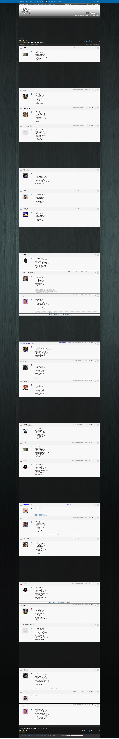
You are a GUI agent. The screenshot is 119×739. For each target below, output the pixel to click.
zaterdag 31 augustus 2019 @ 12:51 (79, 442)
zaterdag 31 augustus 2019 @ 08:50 (79, 253)
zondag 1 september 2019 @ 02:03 (80, 704)
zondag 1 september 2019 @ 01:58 (80, 691)
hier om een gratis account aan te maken (47, 4)
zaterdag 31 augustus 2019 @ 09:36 (79, 271)
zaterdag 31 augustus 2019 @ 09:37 (79, 294)
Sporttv (24, 47)
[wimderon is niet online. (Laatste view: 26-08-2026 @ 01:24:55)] (21, 518)
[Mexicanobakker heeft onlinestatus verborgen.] (21, 272)
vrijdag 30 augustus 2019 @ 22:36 (80, 125)
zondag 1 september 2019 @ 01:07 (80, 668)
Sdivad (24, 254)
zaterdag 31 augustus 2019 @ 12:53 (79, 460)
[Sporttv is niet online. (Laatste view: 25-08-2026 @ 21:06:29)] (21, 48)
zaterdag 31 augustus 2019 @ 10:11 (80, 360)
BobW (24, 190)
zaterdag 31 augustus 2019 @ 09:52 (79, 342)
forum (46, 1)
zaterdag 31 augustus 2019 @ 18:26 (79, 583)
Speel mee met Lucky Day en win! (62, 314)
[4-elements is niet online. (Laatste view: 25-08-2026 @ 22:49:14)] (21, 170)
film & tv (36, 1)
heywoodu (27, 343)
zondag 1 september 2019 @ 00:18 (80, 623)
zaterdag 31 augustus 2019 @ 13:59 (79, 517)
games (31, 1)
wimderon (25, 518)
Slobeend (26, 504)
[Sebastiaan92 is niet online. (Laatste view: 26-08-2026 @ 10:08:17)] (21, 108)
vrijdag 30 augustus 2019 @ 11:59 (80, 47)
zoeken (59, 1)
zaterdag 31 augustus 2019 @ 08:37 (79, 208)
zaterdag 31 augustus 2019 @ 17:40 (79, 538)
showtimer (25, 461)
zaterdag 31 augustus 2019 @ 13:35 (79, 503)
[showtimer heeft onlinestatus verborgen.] (21, 461)
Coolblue (32, 44)
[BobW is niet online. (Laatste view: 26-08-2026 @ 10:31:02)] (21, 191)
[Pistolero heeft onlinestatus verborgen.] (21, 381)
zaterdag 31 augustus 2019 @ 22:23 (79, 604)
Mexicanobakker (28, 272)
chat (55, 1)
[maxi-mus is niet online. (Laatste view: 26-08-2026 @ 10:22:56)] (21, 425)
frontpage (22, 1)
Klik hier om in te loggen (33, 4)
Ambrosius (25, 208)
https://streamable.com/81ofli (40, 514)
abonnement (22, 44)
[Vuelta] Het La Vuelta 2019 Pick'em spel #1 (33, 42)
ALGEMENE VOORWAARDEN (35, 735)
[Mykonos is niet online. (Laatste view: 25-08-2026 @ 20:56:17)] (21, 361)
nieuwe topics (96, 44)
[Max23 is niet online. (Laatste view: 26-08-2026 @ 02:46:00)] (21, 90)
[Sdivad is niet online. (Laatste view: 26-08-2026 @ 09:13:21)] (21, 254)
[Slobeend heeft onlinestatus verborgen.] (21, 505)
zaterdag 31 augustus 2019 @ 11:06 (80, 424)
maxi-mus (25, 424)
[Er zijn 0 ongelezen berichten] (94, 1)
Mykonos (25, 361)
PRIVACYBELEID (24, 735)
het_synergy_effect (27, 126)
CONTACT (44, 735)
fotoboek (51, 1)
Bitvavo (36, 44)
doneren (91, 4)
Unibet (28, 44)
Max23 (24, 90)
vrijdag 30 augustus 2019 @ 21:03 (80, 107)
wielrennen (25, 40)
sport (27, 1)
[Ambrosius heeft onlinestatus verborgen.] (21, 209)
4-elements (25, 169)
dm (63, 1)
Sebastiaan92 (26, 108)
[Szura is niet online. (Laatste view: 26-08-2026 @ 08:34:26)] (21, 295)
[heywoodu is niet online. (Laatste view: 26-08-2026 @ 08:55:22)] (21, 343)
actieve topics (89, 44)
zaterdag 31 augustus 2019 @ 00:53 (79, 190)
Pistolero (25, 381)
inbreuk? (96, 4)
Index (20, 40)
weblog (41, 1)
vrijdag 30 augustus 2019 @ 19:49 (80, 89)
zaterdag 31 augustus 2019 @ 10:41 (79, 380)
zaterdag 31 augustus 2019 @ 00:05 (79, 169)
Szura (24, 295)
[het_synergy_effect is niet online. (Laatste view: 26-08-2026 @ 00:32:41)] (21, 126)
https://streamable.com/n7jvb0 (41, 515)
